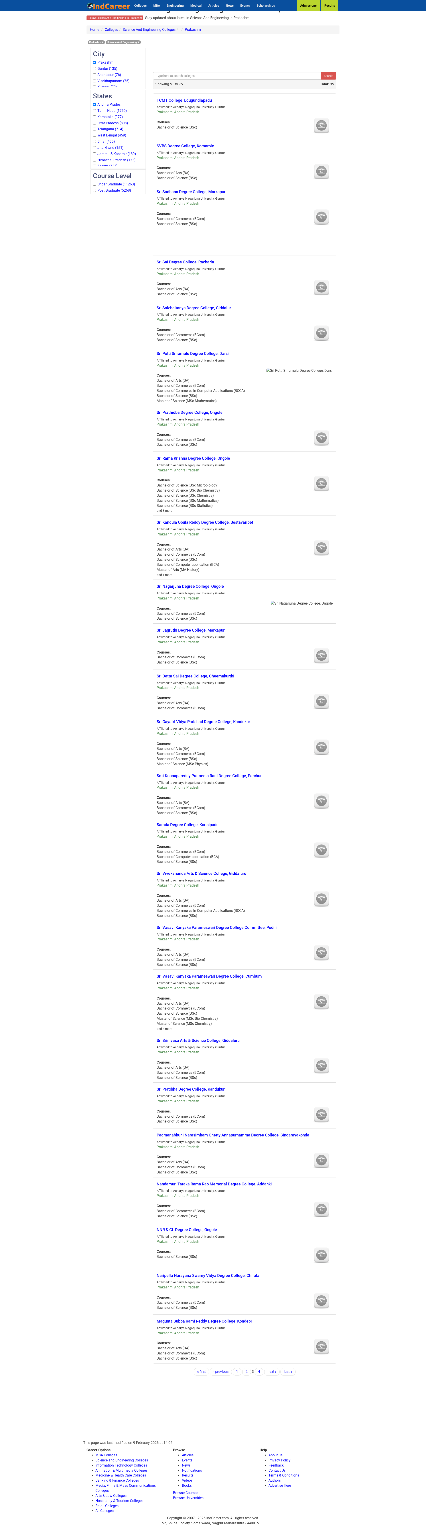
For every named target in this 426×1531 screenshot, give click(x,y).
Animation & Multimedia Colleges (121, 1470)
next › (272, 1372)
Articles (213, 5)
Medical (196, 5)
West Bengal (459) (111, 135)
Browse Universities (188, 1498)
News (230, 5)
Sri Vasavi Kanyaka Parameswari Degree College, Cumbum (209, 976)
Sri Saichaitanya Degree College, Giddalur (194, 307)
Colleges (140, 5)
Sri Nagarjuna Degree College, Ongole (190, 586)
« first (201, 1372)
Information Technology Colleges (121, 1465)
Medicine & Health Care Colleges (120, 1475)
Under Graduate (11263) (116, 184)
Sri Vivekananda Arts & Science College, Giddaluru (201, 873)
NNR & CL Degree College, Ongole (187, 1229)
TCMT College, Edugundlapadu (184, 100)
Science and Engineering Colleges (121, 1460)
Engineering (175, 5)
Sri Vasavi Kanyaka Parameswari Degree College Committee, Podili (217, 927)
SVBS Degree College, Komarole (185, 146)
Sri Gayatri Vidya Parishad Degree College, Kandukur (203, 721)
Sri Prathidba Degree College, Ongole (190, 412)
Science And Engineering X (123, 42)
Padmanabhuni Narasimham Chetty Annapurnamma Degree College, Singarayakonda (233, 1135)
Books (187, 1485)
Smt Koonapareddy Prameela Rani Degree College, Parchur (209, 775)
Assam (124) (107, 166)
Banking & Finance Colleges (117, 1480)
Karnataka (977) (110, 117)
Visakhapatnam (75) (113, 81)
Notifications (192, 1470)
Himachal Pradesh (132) (116, 160)
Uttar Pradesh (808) (112, 123)
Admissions (308, 5)
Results (329, 5)
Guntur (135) (107, 68)
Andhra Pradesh (109, 104)
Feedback (276, 1465)
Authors (274, 1480)
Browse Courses (185, 1493)
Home (94, 29)
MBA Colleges (106, 1455)
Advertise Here (279, 1485)
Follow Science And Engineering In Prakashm (115, 17)
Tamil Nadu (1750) (112, 111)
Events (245, 5)
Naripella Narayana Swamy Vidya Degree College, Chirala (208, 1275)
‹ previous (221, 1372)
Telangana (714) (110, 129)
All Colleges (104, 1511)
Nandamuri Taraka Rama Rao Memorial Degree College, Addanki (214, 1184)
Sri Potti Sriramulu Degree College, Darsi (193, 353)
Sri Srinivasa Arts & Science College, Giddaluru (198, 1040)
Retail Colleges (106, 1506)
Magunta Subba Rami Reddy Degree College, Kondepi (204, 1321)
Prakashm (193, 29)
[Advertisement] (118, 261)
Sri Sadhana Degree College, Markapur (191, 191)
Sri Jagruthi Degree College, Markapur (191, 630)
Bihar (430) (106, 141)
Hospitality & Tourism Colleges (119, 1501)
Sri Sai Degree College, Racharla (185, 262)
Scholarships (265, 5)
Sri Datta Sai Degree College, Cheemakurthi (195, 676)
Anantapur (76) (109, 75)
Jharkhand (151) (110, 148)
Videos (187, 1480)
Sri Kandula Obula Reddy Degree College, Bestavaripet (205, 522)
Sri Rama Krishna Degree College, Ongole (193, 458)
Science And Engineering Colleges (149, 29)
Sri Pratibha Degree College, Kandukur (191, 1089)
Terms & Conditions (283, 1475)
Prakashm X (96, 42)
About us (275, 1455)
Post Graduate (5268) (114, 190)
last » (288, 1372)
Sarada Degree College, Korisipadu (188, 824)
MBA (156, 5)
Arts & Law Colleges (110, 1496)
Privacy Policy (279, 1460)
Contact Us (277, 1470)
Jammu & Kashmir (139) (116, 154)
